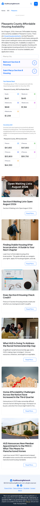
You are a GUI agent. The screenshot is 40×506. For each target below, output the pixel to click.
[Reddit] (21, 486)
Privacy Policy (8, 488)
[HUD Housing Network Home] (10, 4)
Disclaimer (26, 488)
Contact (32, 488)
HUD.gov (28, 501)
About (20, 490)
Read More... (30, 213)
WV (8, 10)
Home (3, 10)
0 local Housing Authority (12, 36)
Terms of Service (18, 488)
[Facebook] (18, 486)
